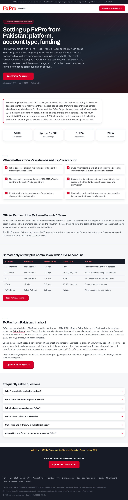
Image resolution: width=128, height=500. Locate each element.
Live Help (22, 8)
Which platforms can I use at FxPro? (23, 408)
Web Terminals (25, 482)
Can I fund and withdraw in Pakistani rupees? (27, 425)
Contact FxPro (54, 478)
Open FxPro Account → (112, 8)
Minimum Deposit (10, 482)
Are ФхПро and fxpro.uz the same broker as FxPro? (30, 433)
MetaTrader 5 (111, 478)
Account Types (39, 478)
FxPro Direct (19, 331)
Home (5, 478)
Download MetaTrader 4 (87, 478)
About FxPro (25, 478)
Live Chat (14, 478)
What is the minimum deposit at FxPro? (24, 399)
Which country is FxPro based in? (21, 416)
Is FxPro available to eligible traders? (23, 391)
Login (101, 478)
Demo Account (68, 478)
